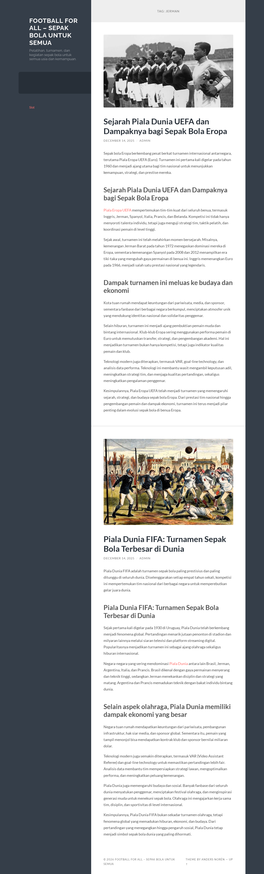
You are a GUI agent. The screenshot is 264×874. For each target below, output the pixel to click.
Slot (32, 107)
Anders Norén (213, 859)
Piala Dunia (178, 663)
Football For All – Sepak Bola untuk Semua (53, 31)
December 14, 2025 (119, 140)
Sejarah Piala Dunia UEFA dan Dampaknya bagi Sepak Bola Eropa (165, 126)
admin (145, 140)
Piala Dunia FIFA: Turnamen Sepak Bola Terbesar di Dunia (165, 543)
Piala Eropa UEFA (117, 210)
